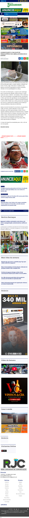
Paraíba (20, 488)
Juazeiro (3, 200)
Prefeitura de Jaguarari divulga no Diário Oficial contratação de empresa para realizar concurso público (14, 273)
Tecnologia (7, 501)
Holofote (7, 488)
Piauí (20, 491)
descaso (7, 484)
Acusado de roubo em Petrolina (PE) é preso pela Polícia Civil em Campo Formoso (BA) (14, 196)
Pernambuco (20, 489)
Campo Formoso (4, 194)
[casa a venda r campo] (14, 38)
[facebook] (18, 1)
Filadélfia (7, 486)
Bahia (20, 484)
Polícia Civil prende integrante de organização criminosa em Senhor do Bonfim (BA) (14, 283)
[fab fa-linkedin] (14, 509)
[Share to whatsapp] (27, 58)
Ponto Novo (6, 497)
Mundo (6, 493)
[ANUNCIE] (14, 11)
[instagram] (22, 1)
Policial (2, 186)
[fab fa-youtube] (16, 509)
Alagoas (20, 482)
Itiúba (7, 489)
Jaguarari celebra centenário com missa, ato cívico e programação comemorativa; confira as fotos (14, 223)
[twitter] (20, 1)
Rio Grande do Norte (20, 493)
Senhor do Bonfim (7, 499)
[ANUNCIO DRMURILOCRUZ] (14, 27)
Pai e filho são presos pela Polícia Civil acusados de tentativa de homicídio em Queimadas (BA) (12, 278)
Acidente (7, 482)
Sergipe (20, 495)
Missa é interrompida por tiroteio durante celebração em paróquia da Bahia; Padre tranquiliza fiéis (14, 267)
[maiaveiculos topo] (14, 21)
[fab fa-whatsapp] (27, 1)
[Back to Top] (27, 509)
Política (6, 495)
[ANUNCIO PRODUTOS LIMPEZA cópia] (14, 34)
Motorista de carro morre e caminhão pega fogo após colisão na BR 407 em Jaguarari (13, 262)
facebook (25, 210)
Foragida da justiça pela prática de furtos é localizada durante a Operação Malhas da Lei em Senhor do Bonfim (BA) (14, 190)
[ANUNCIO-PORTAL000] (14, 182)
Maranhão (20, 486)
